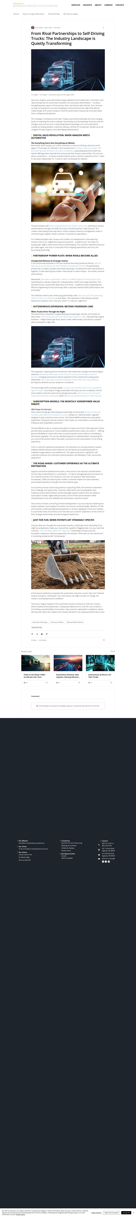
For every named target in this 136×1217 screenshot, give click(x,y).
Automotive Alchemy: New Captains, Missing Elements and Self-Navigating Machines (67, 675)
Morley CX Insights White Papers (33, 14)
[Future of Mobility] (100, 663)
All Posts (16, 14)
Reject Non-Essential (111, 1213)
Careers (64, 856)
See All (113, 651)
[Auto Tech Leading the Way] (68, 663)
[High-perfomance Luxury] (35, 663)
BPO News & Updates (71, 14)
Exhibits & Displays (68, 848)
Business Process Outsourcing (71, 843)
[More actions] (103, 27)
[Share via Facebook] (32, 634)
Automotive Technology (39, 622)
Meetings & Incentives (69, 846)
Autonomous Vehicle (57, 622)
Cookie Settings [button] (96, 1213)
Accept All (126, 1213)
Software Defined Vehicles (75, 622)
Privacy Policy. (20, 1214)
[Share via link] (47, 634)
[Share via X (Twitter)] (37, 634)
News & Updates (67, 858)
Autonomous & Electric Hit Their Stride (99, 675)
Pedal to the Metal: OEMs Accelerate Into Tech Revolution (34, 675)
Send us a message (108, 858)
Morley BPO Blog (54, 14)
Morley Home (66, 851)
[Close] (133, 1212)
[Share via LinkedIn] (42, 634)
